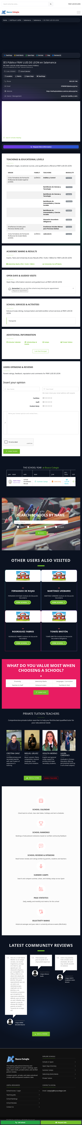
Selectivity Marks (41, 920)
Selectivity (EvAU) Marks (50, 1074)
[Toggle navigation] (78, 12)
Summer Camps (42, 481)
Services (40, 55)
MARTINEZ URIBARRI (59, 590)
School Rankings (41, 832)
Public (22, 527)
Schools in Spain (48, 1062)
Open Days (30, 55)
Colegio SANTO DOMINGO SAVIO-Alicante (70, 980)
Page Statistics (41, 898)
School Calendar (25, 71)
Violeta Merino (49, 753)
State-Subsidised (35, 527)
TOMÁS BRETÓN (59, 631)
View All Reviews (42, 1034)
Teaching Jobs (11, 1095)
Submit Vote (42, 692)
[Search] (50, 4)
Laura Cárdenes (65, 754)
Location (9, 76)
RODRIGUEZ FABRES (23, 631)
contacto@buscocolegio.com (56, 1091)
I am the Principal (40, 351)
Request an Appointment (20, 291)
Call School (21, 1122)
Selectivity (57, 481)
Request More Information (42, 147)
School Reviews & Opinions (41, 855)
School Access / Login (13, 1091)
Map (48, 55)
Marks (19, 76)
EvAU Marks (19, 55)
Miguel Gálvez (31, 753)
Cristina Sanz (13, 753)
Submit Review (12, 451)
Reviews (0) (57, 55)
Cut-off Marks (66, 482)
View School (22, 602)
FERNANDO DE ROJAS (23, 590)
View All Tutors (34, 778)
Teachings (9, 55)
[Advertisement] (41, 37)
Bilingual (61, 527)
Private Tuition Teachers (41, 713)
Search (41, 533)
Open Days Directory (49, 1066)
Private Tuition (47, 1078)
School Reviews (11, 1103)
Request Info (61, 1122)
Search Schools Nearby (13, 138)
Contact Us (10, 1107)
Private (49, 527)
